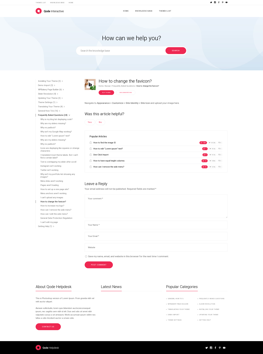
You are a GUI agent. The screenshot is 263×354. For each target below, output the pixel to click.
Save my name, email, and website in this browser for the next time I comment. (128, 256)
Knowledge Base (57, 3)
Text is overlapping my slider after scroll (58, 161)
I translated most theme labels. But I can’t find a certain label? (59, 156)
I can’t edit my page (49, 222)
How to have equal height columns (109, 160)
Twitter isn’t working (49, 170)
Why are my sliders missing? (53, 123)
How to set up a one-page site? (54, 189)
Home (71, 3)
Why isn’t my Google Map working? (56, 131)
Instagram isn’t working (50, 165)
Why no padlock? (48, 127)
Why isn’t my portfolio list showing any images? (57, 175)
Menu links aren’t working (51, 181)
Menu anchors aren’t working (53, 193)
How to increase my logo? (52, 205)
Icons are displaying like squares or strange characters (59, 149)
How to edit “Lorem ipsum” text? (108, 148)
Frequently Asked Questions (123, 86)
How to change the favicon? (53, 201)
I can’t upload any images (51, 197)
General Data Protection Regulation (56, 218)
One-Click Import (100, 154)
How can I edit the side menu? (54, 213)
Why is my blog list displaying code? (56, 119)
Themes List (41, 3)
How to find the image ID (104, 142)
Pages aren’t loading (49, 185)
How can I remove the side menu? (108, 166)
